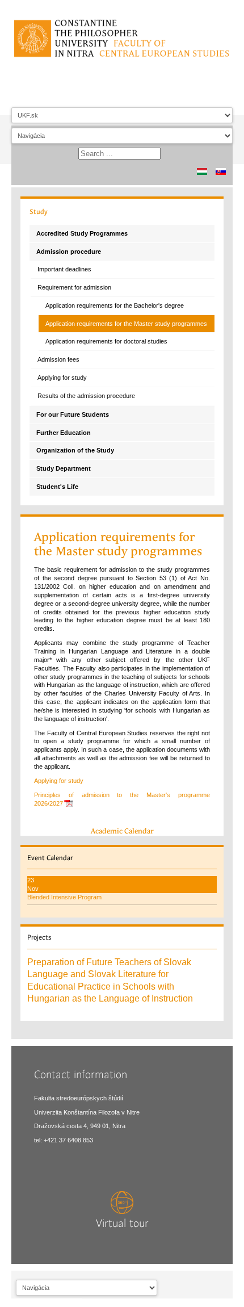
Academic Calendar (122, 831)
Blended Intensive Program (64, 897)
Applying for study (58, 780)
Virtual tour (122, 1223)
